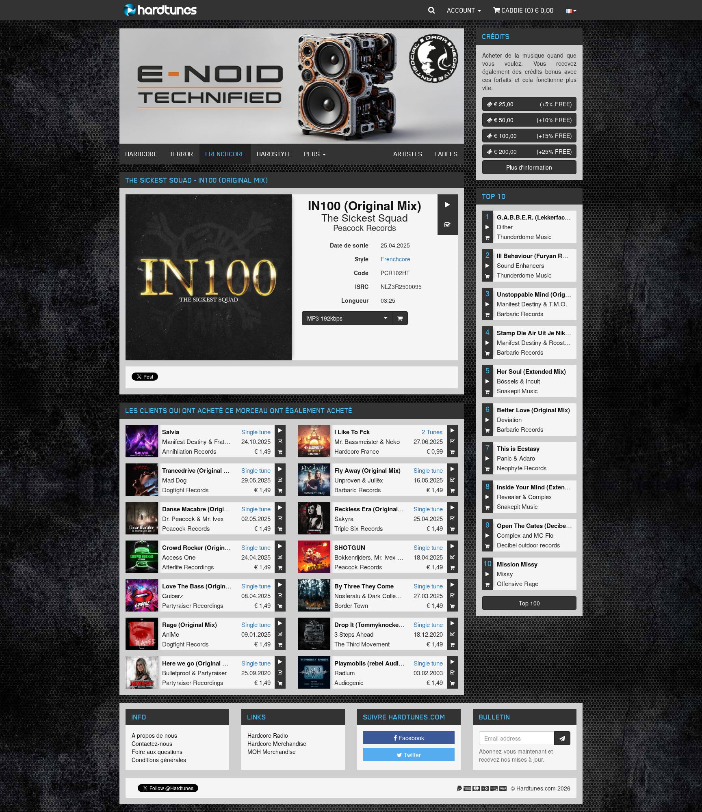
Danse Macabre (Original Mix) (204, 508)
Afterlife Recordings (188, 566)
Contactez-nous (152, 743)
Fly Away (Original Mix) (367, 470)
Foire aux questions (157, 751)
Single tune (256, 431)
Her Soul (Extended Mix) (531, 371)
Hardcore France (356, 451)
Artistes (408, 154)
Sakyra (343, 518)
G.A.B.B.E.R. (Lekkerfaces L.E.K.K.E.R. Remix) (563, 217)
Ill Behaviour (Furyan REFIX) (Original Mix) (557, 255)
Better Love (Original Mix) (533, 409)
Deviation (509, 419)
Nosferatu (347, 595)
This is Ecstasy (518, 448)
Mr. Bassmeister (356, 441)
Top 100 (529, 603)
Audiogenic (349, 682)
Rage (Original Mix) (189, 624)
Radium (344, 672)
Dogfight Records (185, 489)
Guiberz (172, 595)
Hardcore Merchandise (276, 743)
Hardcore (142, 154)
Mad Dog (174, 480)
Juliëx (375, 480)
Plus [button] (313, 154)
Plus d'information (529, 167)
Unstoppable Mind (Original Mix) (543, 294)
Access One (178, 557)
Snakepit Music (517, 390)
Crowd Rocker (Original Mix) (202, 547)
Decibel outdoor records (528, 545)
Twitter (411, 755)
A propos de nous (154, 735)
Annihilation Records (189, 451)
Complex (540, 496)
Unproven (347, 480)
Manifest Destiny (184, 441)
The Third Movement (362, 644)
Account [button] (462, 10)
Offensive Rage (517, 583)
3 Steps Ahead (353, 634)
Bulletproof (176, 672)
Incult (533, 381)
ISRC (361, 286)
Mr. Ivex (213, 518)
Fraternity (226, 441)
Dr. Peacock (178, 518)
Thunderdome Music (524, 236)
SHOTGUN (349, 547)
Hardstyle (274, 154)
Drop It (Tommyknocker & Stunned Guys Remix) (402, 624)
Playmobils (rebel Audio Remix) (379, 663)
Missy (505, 573)
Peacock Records (364, 227)
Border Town (351, 605)
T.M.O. (558, 303)
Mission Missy (517, 564)
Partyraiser (212, 672)
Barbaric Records (357, 489)
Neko (393, 441)
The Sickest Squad (364, 217)
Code (361, 273)
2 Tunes (432, 431)
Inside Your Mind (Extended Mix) (543, 486)
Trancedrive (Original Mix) (199, 470)
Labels (446, 154)
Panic (504, 458)
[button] (431, 10)
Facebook (410, 738)
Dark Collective (388, 595)
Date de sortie (349, 245)
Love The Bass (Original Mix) (203, 586)
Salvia (170, 431)
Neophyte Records (522, 467)
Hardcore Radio (267, 735)
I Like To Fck (352, 431)
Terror (181, 154)
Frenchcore (225, 154)
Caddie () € (527, 10)
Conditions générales (159, 760)
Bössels (507, 381)
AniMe (170, 634)
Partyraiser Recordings (192, 605)
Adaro (527, 458)
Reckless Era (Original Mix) (373, 508)
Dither (505, 226)
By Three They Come (364, 586)
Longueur (354, 300)
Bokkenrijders (352, 557)
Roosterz (561, 342)
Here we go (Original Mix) (198, 663)
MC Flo (543, 535)
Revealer (509, 496)
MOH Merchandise (271, 751)
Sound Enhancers (520, 265)
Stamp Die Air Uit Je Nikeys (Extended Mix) (558, 332)
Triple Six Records (358, 528)
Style (361, 259)
